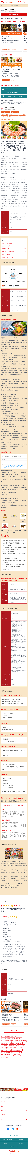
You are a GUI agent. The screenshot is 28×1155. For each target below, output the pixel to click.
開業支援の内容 (6, 248)
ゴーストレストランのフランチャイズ (14, 96)
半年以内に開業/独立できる (8, 1038)
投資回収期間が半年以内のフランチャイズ (11, 1052)
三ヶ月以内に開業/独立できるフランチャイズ (14, 92)
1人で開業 (23, 1040)
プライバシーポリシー (7, 1139)
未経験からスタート (6, 1043)
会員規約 (21, 1139)
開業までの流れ (6, 254)
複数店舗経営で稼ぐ (17, 1050)
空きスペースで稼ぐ (18, 1047)
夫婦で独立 (18, 1038)
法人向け (9, 1047)
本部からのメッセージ (7, 257)
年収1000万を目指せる (7, 1054)
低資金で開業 (17, 1054)
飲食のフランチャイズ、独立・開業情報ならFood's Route (13, 6)
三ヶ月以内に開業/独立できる (8, 1036)
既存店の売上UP (5, 1057)
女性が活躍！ (4, 1045)
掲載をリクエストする (14, 14)
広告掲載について (14, 1147)
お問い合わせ (7, 1143)
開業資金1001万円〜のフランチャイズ (14, 89)
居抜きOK (3, 1047)
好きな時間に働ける (6, 1040)
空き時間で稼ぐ (16, 1040)
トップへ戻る (15, 1135)
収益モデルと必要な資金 (8, 251)
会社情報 (21, 1143)
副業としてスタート (6, 1050)
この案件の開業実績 (7, 243)
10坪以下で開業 (21, 1045)
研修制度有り (12, 1045)
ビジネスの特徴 (6, 246)
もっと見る (14, 1030)
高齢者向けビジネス (17, 1043)
